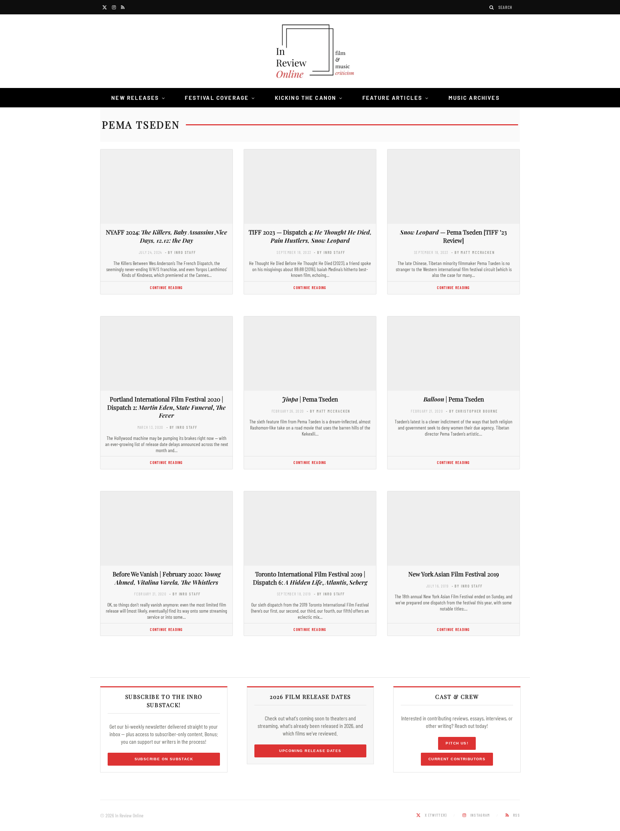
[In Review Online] (310, 52)
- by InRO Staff (180, 252)
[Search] (491, 7)
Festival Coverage (217, 97)
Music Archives (474, 97)
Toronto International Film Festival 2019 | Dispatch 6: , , (310, 578)
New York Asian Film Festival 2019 (453, 574)
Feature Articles (392, 97)
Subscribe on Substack (164, 759)
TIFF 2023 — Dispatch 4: (310, 236)
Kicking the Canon (306, 97)
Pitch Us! (457, 743)
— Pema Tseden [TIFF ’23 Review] (453, 236)
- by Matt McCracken (473, 252)
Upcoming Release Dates (310, 751)
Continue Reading (166, 287)
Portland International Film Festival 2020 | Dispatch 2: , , (166, 407)
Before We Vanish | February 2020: (167, 578)
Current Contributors (456, 759)
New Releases (135, 97)
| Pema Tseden (310, 399)
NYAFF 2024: (166, 236)
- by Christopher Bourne (472, 411)
